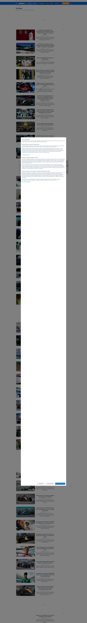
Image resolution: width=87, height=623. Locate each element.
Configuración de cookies (26, 152)
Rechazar (41, 483)
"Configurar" (24, 168)
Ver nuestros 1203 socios (26, 181)
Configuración (50, 483)
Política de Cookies (34, 151)
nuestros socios (36, 164)
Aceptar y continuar (60, 483)
